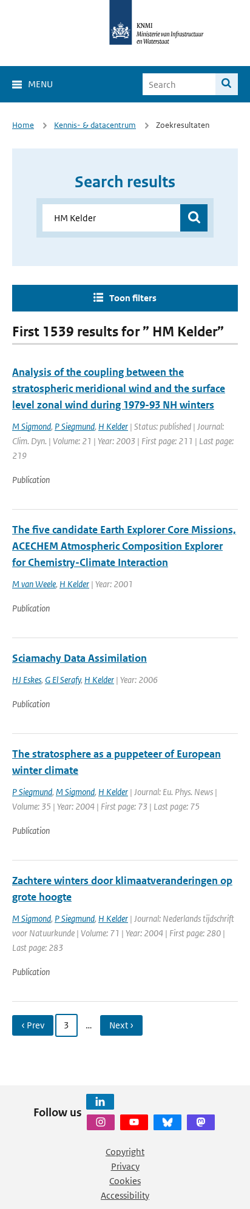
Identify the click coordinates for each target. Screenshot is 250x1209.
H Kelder (113, 426)
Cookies (125, 1181)
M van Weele (34, 584)
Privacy (125, 1166)
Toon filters (133, 298)
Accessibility (125, 1195)
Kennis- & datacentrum (95, 125)
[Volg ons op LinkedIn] (100, 1101)
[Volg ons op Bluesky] (167, 1122)
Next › (121, 1025)
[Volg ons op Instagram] (100, 1122)
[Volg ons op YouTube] (134, 1122)
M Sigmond (31, 426)
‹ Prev (32, 1025)
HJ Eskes (26, 679)
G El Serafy (63, 679)
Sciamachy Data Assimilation (79, 658)
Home (23, 125)
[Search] (226, 84)
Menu (40, 84)
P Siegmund (75, 426)
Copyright (125, 1151)
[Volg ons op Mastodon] (200, 1122)
